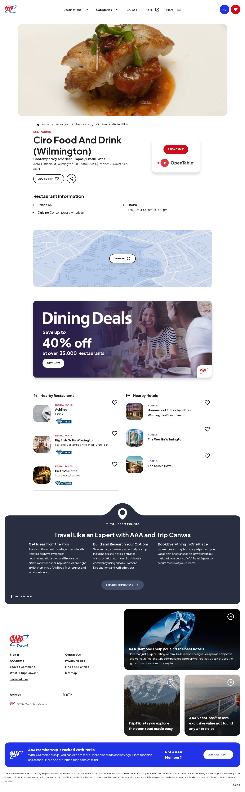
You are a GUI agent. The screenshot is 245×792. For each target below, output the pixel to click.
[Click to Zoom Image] (122, 70)
